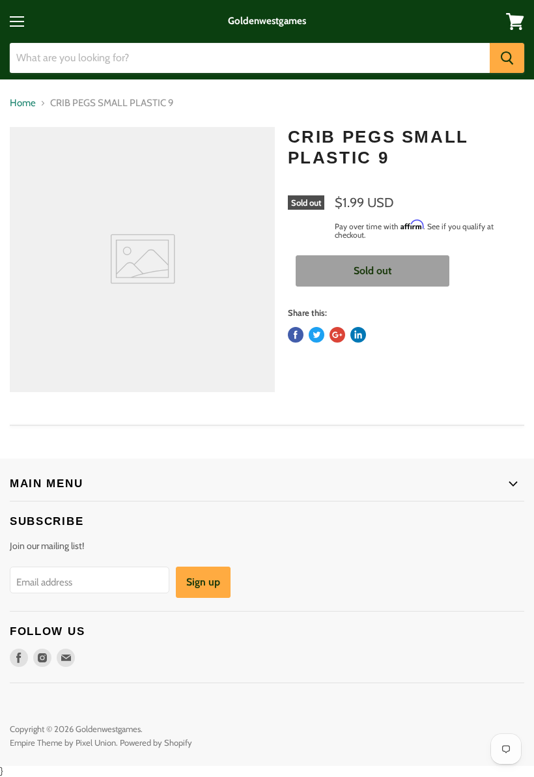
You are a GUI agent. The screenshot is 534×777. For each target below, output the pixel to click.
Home (23, 103)
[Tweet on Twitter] (316, 335)
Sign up (203, 582)
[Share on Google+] (337, 335)
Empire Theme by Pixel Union (63, 742)
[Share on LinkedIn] (358, 335)
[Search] (507, 58)
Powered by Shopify (156, 742)
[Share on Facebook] (295, 335)
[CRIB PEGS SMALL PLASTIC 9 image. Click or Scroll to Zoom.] (142, 259)
